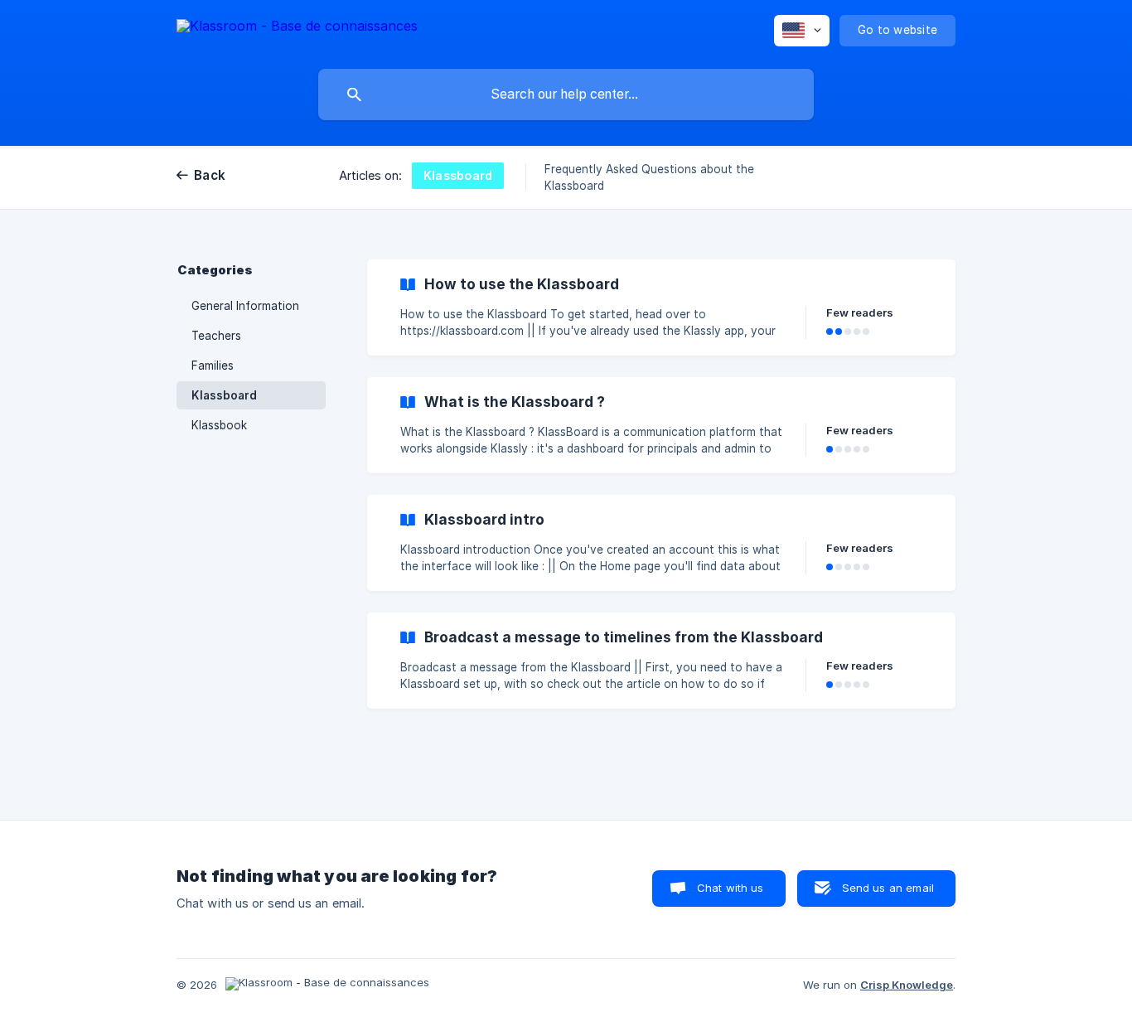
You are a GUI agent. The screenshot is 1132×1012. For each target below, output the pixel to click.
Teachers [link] (216, 335)
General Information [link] (245, 305)
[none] (297, 28)
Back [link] (209, 175)
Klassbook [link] (219, 425)
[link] (661, 307)
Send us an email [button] (888, 887)
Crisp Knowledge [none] (906, 984)
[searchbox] (566, 94)
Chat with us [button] (730, 887)
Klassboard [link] (224, 395)
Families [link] (212, 365)
